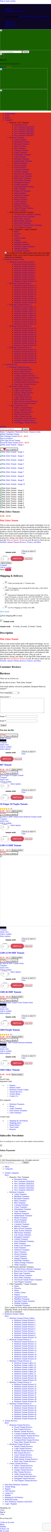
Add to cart (17, 558)
